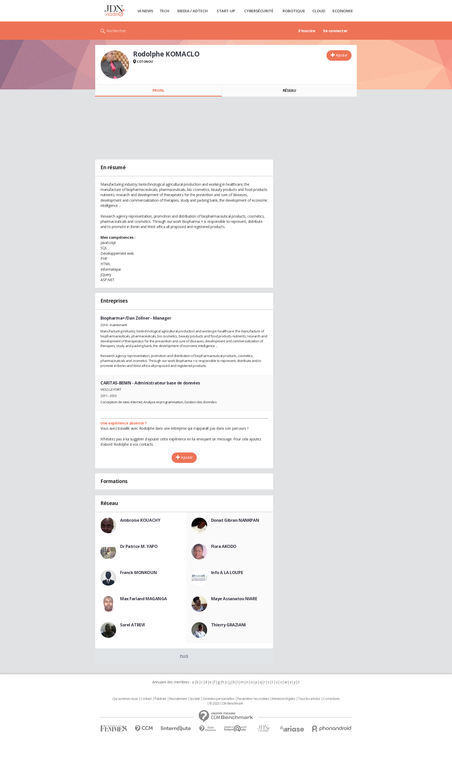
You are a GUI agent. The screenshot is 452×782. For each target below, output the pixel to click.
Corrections (331, 699)
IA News (145, 10)
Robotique (293, 10)
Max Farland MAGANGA (143, 599)
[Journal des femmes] (113, 728)
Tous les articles (309, 699)
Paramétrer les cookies (253, 699)
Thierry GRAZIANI (228, 625)
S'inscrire (306, 30)
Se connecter (335, 30)
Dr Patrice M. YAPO (138, 546)
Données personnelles (218, 699)
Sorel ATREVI (132, 625)
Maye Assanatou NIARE (234, 599)
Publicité (160, 699)
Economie (342, 10)
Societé (195, 699)
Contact (146, 699)
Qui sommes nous (125, 699)
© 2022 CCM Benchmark (226, 703)
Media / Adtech (192, 10)
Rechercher (116, 30)
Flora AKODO (223, 546)
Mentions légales (283, 699)
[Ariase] (292, 729)
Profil (158, 90)
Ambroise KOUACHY (140, 520)
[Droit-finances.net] (207, 729)
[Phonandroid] (332, 728)
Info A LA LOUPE (227, 572)
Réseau (289, 90)
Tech (164, 10)
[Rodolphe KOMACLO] (114, 64)
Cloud (318, 10)
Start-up (226, 10)
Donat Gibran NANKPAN (235, 520)
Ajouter (342, 55)
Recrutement (178, 699)
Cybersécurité (258, 10)
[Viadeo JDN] (263, 728)
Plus (184, 656)
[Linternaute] (176, 728)
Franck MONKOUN (138, 572)
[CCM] (144, 728)
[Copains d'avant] (235, 728)
